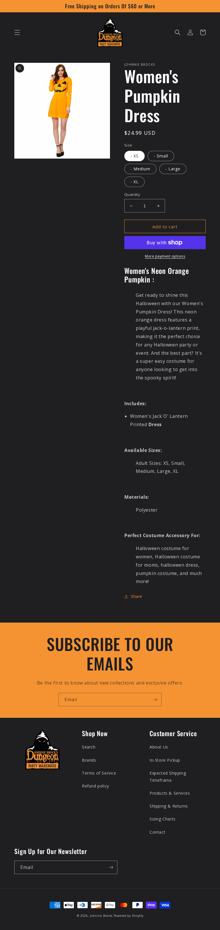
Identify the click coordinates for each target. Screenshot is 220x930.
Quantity (132, 194)
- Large (172, 168)
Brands (89, 760)
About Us (159, 747)
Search (89, 747)
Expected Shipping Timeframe (168, 776)
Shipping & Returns (169, 806)
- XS (134, 156)
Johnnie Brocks (101, 916)
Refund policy (95, 786)
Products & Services (170, 793)
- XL (134, 181)
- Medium (140, 168)
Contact (157, 832)
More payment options (165, 256)
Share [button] (136, 596)
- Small (161, 156)
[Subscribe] (155, 699)
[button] (17, 32)
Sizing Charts (163, 819)
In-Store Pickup (165, 760)
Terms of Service (99, 773)
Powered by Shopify (129, 916)
